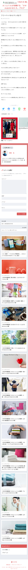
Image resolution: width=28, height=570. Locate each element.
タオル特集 (5, 549)
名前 (3, 196)
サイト (3, 207)
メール (4, 201)
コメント (4, 178)
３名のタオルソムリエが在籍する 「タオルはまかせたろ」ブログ (15, 5)
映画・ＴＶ (10, 114)
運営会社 (8, 564)
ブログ (5, 552)
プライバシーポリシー (16, 564)
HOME (15, 562)
